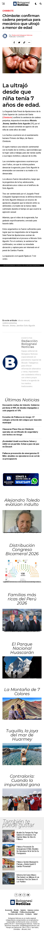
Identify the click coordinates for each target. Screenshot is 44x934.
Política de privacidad (27, 912)
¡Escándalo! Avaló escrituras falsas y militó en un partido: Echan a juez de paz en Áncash (20, 444)
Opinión (23, 910)
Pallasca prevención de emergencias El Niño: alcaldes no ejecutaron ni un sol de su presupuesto (21, 456)
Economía (8, 910)
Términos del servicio (16, 914)
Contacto (28, 914)
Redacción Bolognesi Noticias (22, 35)
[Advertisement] (22, 289)
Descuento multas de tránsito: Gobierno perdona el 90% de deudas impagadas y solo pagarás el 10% (20, 408)
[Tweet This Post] (19, 42)
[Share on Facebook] (14, 42)
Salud (35, 914)
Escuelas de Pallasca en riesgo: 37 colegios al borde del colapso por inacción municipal (22, 420)
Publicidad (14, 912)
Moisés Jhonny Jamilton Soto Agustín (18, 326)
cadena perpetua (9, 323)
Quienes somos (33, 910)
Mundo (16, 910)
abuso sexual (23, 320)
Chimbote (7, 117)
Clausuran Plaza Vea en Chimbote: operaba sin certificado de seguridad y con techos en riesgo (20, 432)
